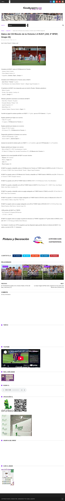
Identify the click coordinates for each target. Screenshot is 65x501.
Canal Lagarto (31, 498)
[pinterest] (60, 2)
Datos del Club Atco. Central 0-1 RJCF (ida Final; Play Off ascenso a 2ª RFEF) (33, 274)
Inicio (3, 25)
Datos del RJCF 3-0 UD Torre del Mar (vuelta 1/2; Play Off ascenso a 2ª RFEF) (53, 274)
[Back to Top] (62, 499)
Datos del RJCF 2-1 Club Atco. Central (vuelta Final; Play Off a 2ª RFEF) (12, 274)
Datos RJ (8, 30)
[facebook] (51, 2)
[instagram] (63, 2)
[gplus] (57, 2)
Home (2, 30)
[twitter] (54, 2)
